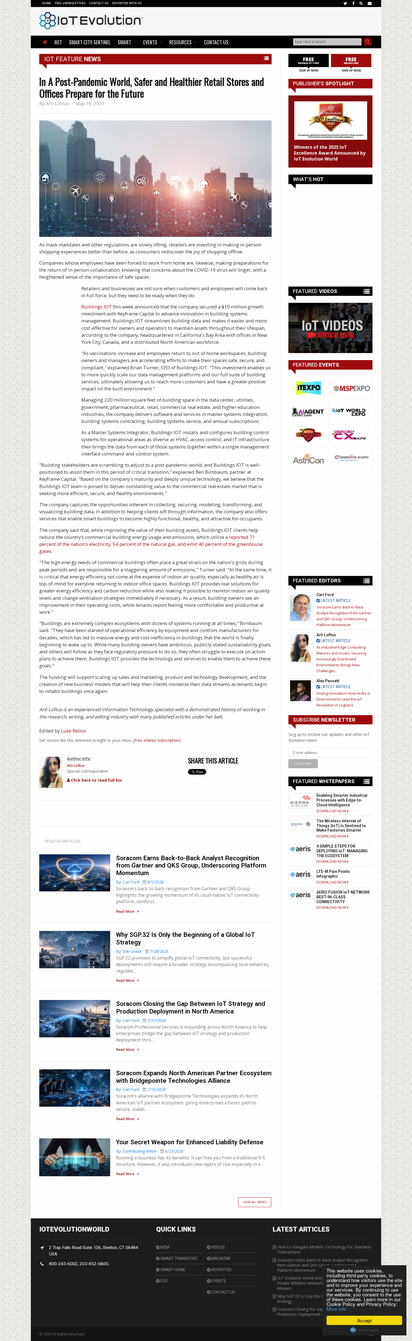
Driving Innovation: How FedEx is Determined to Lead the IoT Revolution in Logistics (343, 699)
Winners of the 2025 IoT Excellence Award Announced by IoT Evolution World (329, 153)
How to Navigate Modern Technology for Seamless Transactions (324, 1249)
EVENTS (218, 1281)
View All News (254, 1202)
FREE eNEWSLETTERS (70, 3)
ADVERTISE (221, 1269)
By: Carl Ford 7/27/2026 (141, 1020)
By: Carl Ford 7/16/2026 (141, 1089)
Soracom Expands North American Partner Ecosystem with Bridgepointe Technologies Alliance (194, 1076)
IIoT (58, 42)
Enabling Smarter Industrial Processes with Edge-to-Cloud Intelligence (341, 800)
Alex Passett (327, 681)
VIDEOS (217, 1247)
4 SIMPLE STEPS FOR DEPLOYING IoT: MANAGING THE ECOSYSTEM (342, 851)
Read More (125, 911)
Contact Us (216, 42)
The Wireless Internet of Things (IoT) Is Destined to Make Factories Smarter (341, 826)
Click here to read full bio (96, 780)
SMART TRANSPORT (178, 1258)
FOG (163, 1281)
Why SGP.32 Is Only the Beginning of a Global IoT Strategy (322, 1299)
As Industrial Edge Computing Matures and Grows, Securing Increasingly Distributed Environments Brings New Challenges (341, 659)
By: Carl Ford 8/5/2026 (140, 882)
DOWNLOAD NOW (331, 811)
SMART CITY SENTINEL (90, 42)
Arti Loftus (57, 103)
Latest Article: (336, 600)
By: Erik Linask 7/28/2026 (142, 951)
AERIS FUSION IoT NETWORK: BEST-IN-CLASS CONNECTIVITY (343, 897)
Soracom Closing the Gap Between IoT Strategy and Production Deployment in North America (190, 1007)
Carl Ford (325, 594)
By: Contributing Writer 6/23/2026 (150, 1151)
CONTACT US (99, 3)
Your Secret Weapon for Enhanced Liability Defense (189, 1142)
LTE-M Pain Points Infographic (333, 873)
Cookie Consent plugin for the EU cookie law (364, 1330)
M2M (164, 1247)
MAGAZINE (220, 1258)
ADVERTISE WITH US (127, 3)
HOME (46, 3)
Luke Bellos (73, 730)
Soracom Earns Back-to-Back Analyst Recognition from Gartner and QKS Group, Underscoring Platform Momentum (191, 865)
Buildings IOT (96, 306)
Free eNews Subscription (156, 740)
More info (336, 1308)
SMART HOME (172, 1269)
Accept (364, 1320)
